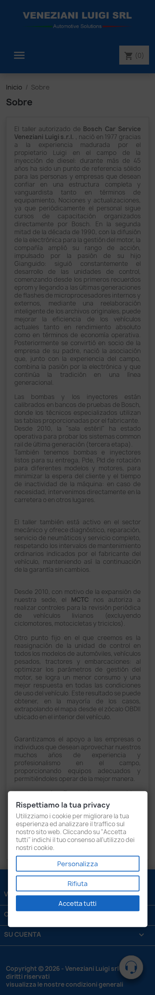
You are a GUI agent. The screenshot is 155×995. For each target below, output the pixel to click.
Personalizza (77, 863)
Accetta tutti (77, 903)
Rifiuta (77, 883)
